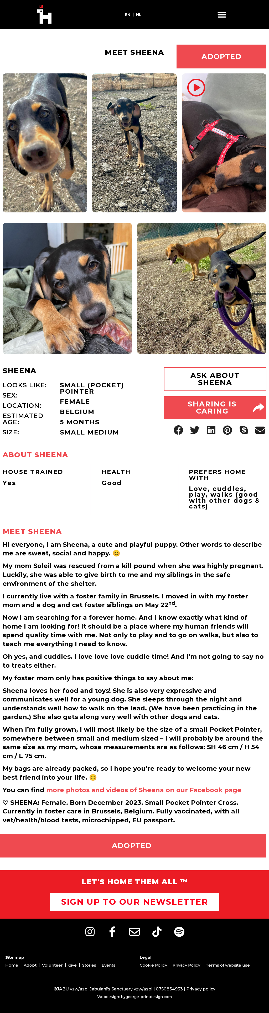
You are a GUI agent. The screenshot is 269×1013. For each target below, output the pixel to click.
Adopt (30, 965)
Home (11, 965)
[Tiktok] (156, 931)
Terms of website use (228, 965)
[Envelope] (134, 931)
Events (108, 965)
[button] (222, 15)
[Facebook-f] (112, 931)
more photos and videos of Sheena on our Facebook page (143, 790)
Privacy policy (200, 989)
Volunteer (52, 965)
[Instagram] (89, 931)
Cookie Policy (153, 965)
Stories (89, 965)
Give (72, 965)
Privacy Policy (186, 965)
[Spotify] (179, 931)
